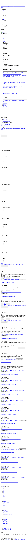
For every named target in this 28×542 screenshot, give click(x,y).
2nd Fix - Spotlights (12, 75)
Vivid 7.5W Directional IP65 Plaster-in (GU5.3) (9, 472)
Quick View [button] (4, 266)
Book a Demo (14, 93)
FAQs (4, 510)
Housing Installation (7, 72)
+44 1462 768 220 (7, 529)
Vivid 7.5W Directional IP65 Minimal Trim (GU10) (9, 374)
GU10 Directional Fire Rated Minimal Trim (8, 324)
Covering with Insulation (8, 82)
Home (4, 501)
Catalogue (5, 511)
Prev (4, 488)
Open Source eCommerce (19, 539)
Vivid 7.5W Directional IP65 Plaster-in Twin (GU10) (9, 394)
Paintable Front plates (12, 74)
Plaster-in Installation (16, 72)
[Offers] (3, 19)
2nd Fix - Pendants (21, 75)
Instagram (5, 523)
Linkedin (5, 521)
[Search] (3, 10)
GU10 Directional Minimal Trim (6, 362)
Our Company (6, 502)
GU (4, 41)
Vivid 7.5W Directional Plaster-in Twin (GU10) (8, 433)
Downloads (20, 100)
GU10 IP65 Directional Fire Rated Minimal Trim (9, 338)
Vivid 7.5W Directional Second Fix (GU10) (8, 443)
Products (5, 119)
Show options (3, 136)
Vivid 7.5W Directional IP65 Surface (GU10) (8, 414)
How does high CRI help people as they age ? (13, 86)
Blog (4, 505)
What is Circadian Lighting (9, 87)
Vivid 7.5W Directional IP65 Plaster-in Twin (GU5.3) (9, 482)
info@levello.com (7, 528)
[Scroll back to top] (1, 540)
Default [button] (2, 4)
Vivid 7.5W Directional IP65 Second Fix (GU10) (9, 404)
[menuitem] (5, 6)
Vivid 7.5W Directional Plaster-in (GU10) (8, 423)
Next (4, 496)
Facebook (5, 519)
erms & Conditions (8, 514)
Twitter (4, 520)
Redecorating (12, 76)
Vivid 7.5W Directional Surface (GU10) (7, 452)
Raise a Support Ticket (13, 100)
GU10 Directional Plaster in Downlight (7, 282)
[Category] (3, 24)
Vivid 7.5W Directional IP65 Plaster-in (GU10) (8, 384)
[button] (6, 127)
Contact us (5, 100)
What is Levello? (7, 93)
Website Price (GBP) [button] (8, 124)
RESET (2, 263)
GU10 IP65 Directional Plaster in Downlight (8, 296)
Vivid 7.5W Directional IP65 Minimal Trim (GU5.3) (9, 462)
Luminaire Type (6, 121)
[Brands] (3, 21)
